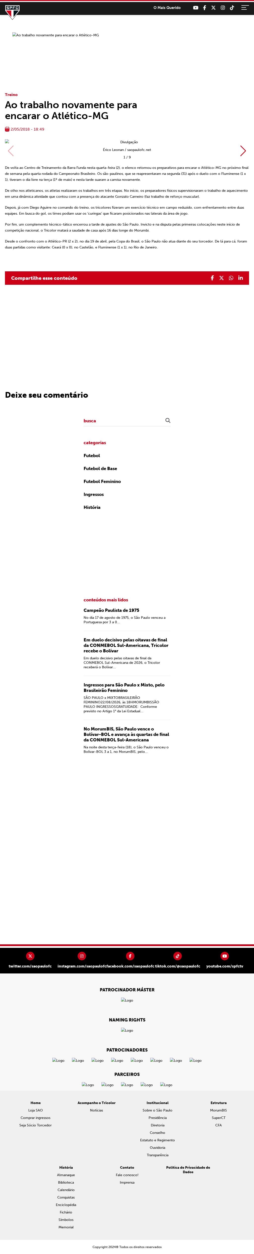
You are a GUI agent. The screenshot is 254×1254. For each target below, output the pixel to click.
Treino (11, 94)
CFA (218, 1125)
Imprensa (127, 1182)
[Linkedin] (240, 278)
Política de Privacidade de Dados (188, 1169)
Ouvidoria (157, 1148)
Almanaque (66, 1175)
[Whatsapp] (231, 278)
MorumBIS (218, 1110)
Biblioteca (66, 1182)
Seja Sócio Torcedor (35, 1125)
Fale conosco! (127, 1175)
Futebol (92, 455)
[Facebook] (204, 7)
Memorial (66, 1227)
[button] (243, 150)
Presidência (158, 1118)
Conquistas (66, 1197)
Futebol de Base (100, 468)
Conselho (157, 1133)
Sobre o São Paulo (157, 1110)
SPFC (12, 12)
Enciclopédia (66, 1205)
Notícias (96, 1110)
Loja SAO (35, 1110)
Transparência (157, 1155)
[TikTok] (232, 7)
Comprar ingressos (35, 1118)
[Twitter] (213, 7)
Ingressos (94, 494)
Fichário (66, 1212)
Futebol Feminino (102, 481)
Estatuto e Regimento (157, 1140)
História (92, 507)
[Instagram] (223, 7)
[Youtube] (195, 7)
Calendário (66, 1190)
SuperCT (218, 1118)
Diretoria (157, 1125)
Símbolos (66, 1220)
